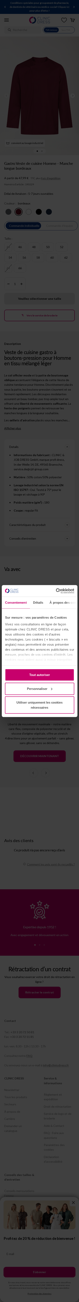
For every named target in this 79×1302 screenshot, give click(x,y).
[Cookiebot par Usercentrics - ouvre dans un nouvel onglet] (56, 591)
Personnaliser (37, 688)
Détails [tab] (38, 602)
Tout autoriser (39, 675)
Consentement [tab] (16, 602)
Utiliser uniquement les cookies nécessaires (39, 705)
